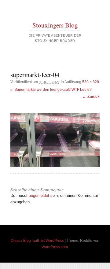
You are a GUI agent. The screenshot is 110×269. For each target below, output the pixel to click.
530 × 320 (90, 82)
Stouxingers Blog (55, 25)
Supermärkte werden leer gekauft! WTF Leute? (53, 89)
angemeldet (39, 195)
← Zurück (91, 96)
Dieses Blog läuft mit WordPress (37, 240)
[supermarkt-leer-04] (55, 140)
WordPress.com (55, 247)
